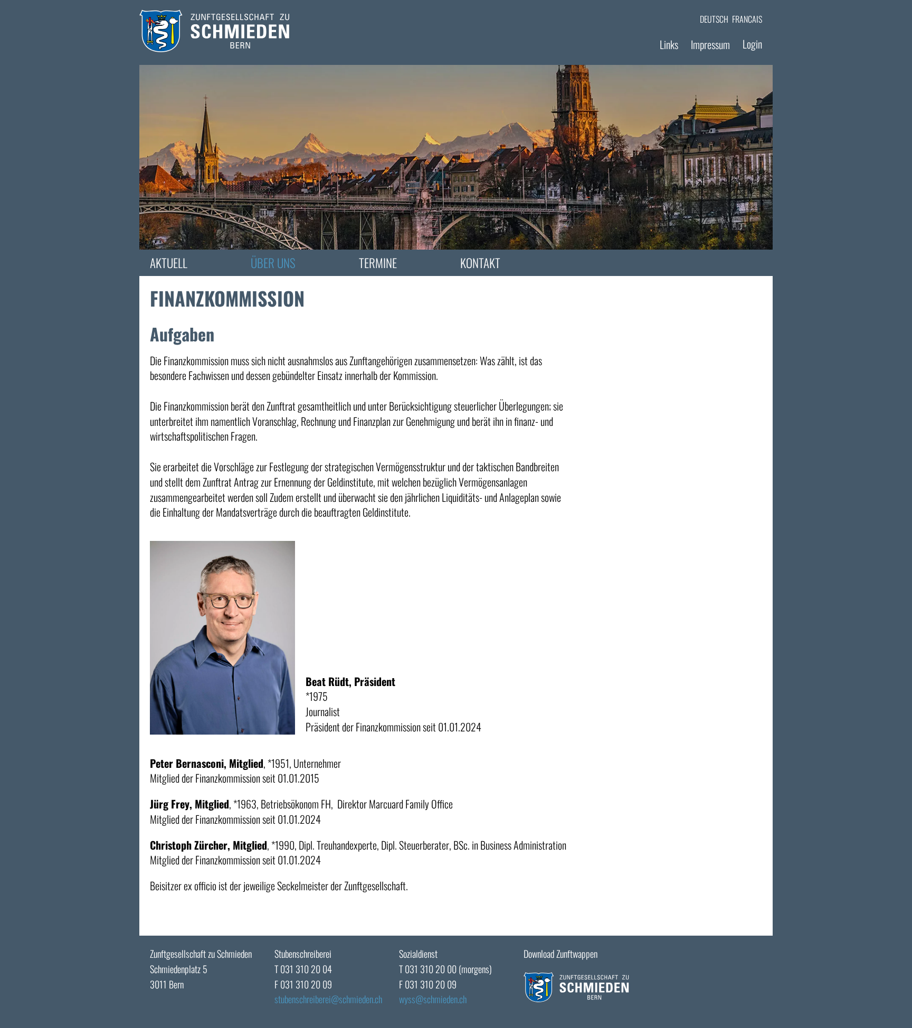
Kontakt (480, 263)
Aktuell (168, 263)
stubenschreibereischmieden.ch (328, 999)
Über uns (273, 263)
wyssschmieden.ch (433, 999)
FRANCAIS (747, 19)
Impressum (710, 44)
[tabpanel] (456, 157)
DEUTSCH (714, 19)
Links (669, 44)
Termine (378, 263)
